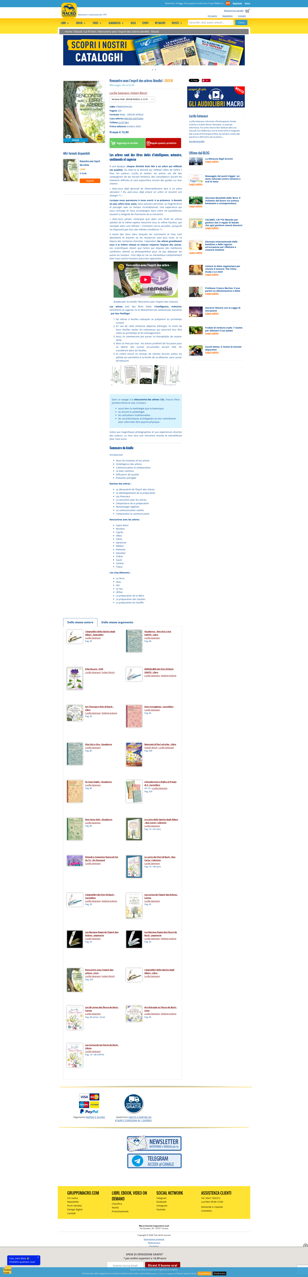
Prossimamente (120, 1211)
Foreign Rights (75, 1209)
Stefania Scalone (168, 675)
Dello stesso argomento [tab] (117, 622)
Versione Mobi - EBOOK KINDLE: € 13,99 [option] (130, 99)
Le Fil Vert (90, 31)
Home (68, 31)
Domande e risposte (212, 1206)
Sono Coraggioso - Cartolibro (158, 706)
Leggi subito (212, 161)
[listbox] (132, 99)
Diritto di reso (154, 1242)
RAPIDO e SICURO (95, 1117)
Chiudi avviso (219, 1273)
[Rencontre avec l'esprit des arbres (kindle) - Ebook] (84, 111)
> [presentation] (155, 69)
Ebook (78, 31)
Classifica (117, 1203)
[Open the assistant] (7, 1270)
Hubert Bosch (151, 747)
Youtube (160, 1209)
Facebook (161, 1201)
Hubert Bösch (139, 93)
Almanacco (115, 23)
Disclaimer (154, 1246)
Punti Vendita (74, 1205)
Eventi (145, 23)
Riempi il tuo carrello (234, 10)
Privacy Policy (204, 1273)
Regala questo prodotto (163, 143)
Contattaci (206, 1210)
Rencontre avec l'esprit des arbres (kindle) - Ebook (128, 31)
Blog (133, 23)
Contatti (242, 15)
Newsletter (227, 15)
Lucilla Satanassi (119, 93)
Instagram (161, 1205)
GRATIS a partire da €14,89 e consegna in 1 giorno (133, 1119)
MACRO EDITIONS (133, 118)
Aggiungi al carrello (127, 143)
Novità (115, 1207)
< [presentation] (152, 69)
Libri (63, 23)
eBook (79, 23)
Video (96, 23)
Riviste (176, 23)
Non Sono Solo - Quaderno (98, 819)
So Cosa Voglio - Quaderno (98, 781)
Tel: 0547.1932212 (210, 1198)
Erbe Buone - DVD (94, 669)
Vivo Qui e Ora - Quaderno (98, 744)
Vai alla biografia (196, 141)
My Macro (160, 23)
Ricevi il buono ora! (162, 1265)
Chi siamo (212, 15)
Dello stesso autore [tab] (80, 622)
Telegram (161, 1198)
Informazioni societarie (154, 1239)
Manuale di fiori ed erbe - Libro (160, 744)
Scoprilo (90, 180)
